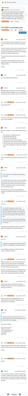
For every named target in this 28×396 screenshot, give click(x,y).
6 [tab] (14, 22)
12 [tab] (6, 24)
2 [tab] (4, 22)
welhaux (6, 39)
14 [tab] (10, 24)
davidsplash (6, 9)
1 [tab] (2, 22)
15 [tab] (13, 24)
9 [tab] (21, 22)
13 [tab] (8, 24)
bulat (5, 75)
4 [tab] (9, 22)
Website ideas (5, 7)
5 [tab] (11, 22)
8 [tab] (18, 22)
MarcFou (6, 371)
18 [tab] (20, 24)
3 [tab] (7, 22)
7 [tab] (16, 22)
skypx (5, 310)
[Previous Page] (2, 15)
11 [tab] (25, 22)
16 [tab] (15, 24)
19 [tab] (22, 24)
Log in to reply (23, 32)
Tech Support (5, 29)
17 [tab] (17, 24)
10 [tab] (23, 22)
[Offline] (2, 102)
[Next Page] (26, 15)
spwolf (5, 102)
